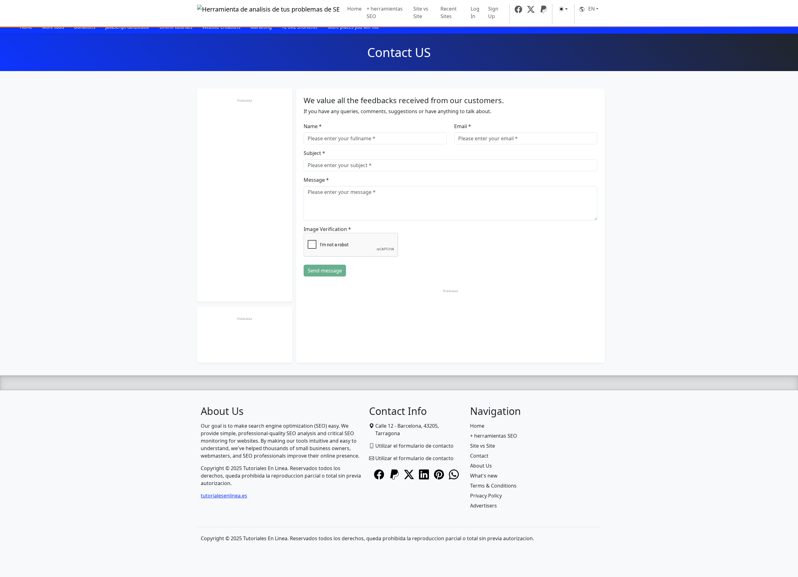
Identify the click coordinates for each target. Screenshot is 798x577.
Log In (475, 12)
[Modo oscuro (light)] (563, 9)
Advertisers (483, 505)
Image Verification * (327, 229)
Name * (313, 126)
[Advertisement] (244, 198)
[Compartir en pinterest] (439, 475)
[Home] (268, 14)
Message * (316, 179)
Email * (462, 126)
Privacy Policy (486, 495)
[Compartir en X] (409, 475)
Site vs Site (420, 12)
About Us (481, 465)
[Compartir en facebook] (379, 475)
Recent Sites (448, 12)
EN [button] (589, 8)
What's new (484, 475)
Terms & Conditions (493, 485)
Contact (479, 455)
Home (354, 8)
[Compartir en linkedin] (424, 475)
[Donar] (543, 9)
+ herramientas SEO (385, 12)
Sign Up (493, 12)
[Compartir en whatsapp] (454, 475)
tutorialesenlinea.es (224, 495)
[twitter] (531, 9)
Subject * (314, 153)
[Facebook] (518, 9)
